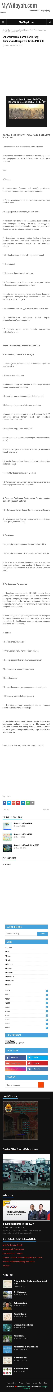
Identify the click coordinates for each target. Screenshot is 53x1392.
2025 (26, 995)
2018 (26, 1024)
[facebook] (15, 1057)
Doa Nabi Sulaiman (20, 1292)
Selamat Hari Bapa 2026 (23, 823)
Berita (10, 30)
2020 (26, 1015)
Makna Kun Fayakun (20, 1314)
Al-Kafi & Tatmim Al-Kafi (12, 1245)
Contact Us (43, 1383)
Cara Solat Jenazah (20, 1358)
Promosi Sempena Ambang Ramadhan (19, 1262)
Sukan (8, 985)
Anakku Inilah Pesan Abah (13, 1249)
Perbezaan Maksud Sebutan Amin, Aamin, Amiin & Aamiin (30, 1282)
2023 (26, 1003)
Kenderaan (10, 977)
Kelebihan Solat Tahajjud (13, 1253)
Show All (6, 1266)
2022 (26, 1007)
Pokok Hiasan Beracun (21, 1368)
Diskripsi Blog (11, 1383)
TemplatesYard (24, 1387)
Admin (6, 46)
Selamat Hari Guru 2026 (23, 834)
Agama (9, 948)
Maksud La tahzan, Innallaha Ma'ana (26, 1347)
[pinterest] (37, 1063)
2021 (26, 1011)
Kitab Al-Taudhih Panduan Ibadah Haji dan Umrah (22, 1257)
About (35, 1383)
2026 (26, 991)
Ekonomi (9, 964)
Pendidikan (10, 981)
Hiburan (9, 968)
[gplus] (15, 1063)
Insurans (9, 972)
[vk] (37, 1069)
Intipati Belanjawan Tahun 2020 (18, 1223)
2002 (26, 1028)
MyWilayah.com (26, 22)
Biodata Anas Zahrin (20, 1303)
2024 (26, 999)
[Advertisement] (26, 69)
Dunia (8, 960)
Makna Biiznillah (19, 1336)
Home (5, 30)
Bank (8, 952)
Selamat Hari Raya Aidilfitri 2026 (26, 845)
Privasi (21, 1383)
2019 (26, 1020)
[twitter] (37, 1057)
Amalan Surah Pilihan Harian (23, 1325)
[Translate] (41, 1085)
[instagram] (15, 1069)
